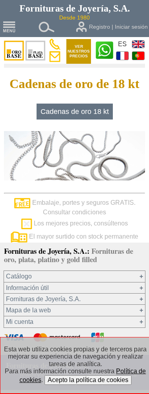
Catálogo (19, 276)
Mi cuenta (19, 321)
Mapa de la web (28, 310)
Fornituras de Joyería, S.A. (43, 299)
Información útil (27, 287)
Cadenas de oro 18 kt (75, 112)
